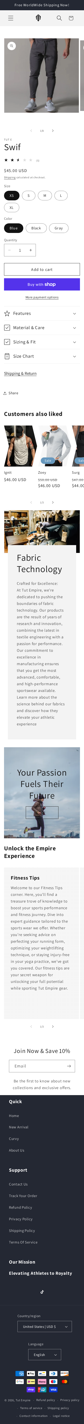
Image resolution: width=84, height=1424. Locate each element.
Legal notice (61, 1416)
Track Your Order (23, 1195)
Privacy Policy (21, 1218)
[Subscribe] (69, 1066)
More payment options (42, 297)
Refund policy (45, 1400)
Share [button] (13, 392)
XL (12, 207)
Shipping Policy (22, 1230)
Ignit (8, 472)
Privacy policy (70, 1400)
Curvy (14, 1138)
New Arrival (18, 1127)
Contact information (33, 1416)
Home (14, 1115)
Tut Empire (23, 1400)
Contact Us (18, 1184)
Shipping (10, 177)
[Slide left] (31, 130)
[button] (11, 18)
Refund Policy (20, 1207)
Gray (59, 228)
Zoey (42, 472)
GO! (42, 812)
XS (12, 195)
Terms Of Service (23, 1242)
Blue (14, 228)
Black (36, 228)
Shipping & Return (20, 373)
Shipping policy (58, 1408)
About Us (16, 1150)
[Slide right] (53, 130)
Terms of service (31, 1408)
